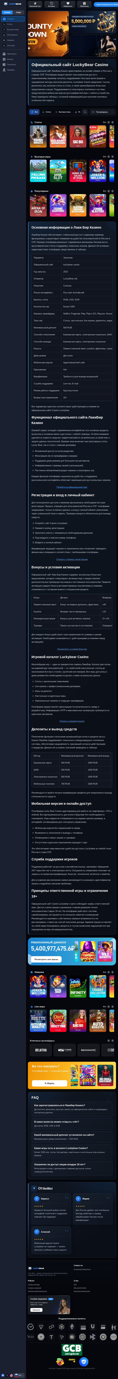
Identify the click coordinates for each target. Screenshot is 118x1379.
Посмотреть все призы (46, 959)
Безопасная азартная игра (82, 1291)
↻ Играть (49, 1083)
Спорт (18, 12)
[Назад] (108, 122)
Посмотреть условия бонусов (72, 649)
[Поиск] (85, 112)
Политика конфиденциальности (37, 1291)
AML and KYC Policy (80, 1288)
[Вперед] (112, 122)
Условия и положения (34, 1288)
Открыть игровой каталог (72, 721)
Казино (7, 12)
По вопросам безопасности (82, 1269)
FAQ (75, 1284)
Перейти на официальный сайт (72, 487)
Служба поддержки (34, 1284)
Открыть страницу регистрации (72, 559)
